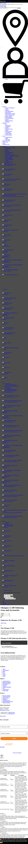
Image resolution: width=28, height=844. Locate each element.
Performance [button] (2, 819)
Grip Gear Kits (8, 388)
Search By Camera (8, 590)
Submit (14, 738)
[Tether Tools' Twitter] (2, 747)
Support (4, 603)
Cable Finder (8, 132)
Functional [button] (2, 813)
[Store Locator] (15, 46)
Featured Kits (8, 383)
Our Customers (6, 670)
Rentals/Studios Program (8, 701)
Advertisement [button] (3, 832)
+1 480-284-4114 (11, 713)
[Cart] (15, 103)
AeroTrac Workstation (9, 107)
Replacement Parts (9, 120)
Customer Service (6, 681)
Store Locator (3, 716)
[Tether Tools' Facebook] (1, 747)
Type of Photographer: (6, 730)
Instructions (5, 684)
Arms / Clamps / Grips (9, 114)
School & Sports (8, 131)
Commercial (7, 126)
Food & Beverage (9, 129)
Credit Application (6, 696)
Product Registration (7, 687)
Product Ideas (5, 690)
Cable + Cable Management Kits (12, 386)
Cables (6, 108)
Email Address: (4, 724)
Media (4, 671)
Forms (4, 676)
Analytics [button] (2, 825)
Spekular (8, 1)
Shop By (4, 123)
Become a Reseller (6, 695)
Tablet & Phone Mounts (10, 113)
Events (6, 523)
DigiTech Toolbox (6, 604)
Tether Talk (7, 139)
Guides (6, 138)
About (4, 669)
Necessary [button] (2, 767)
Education (7, 522)
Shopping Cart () (6, 144)
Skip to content (3, 3)
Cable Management (9, 111)
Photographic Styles (9, 524)
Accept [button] (1, 842)
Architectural (8, 125)
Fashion (6, 127)
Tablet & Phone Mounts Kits (11, 389)
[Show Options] (26, 733)
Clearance (7, 121)
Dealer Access (5, 698)
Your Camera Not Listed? (10, 598)
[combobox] (13, 733)
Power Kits (7, 387)
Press (4, 672)
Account (4, 685)
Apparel (7, 119)
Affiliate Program (6, 700)
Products (4, 106)
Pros (3, 602)
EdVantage (5, 699)
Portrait (6, 130)
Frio (10, 1)
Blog (4, 601)
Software (7, 110)
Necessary (4, 769)
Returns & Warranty (7, 682)
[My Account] (15, 78)
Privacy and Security (17, 752)
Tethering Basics (8, 137)
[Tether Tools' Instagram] (0, 747)
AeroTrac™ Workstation (10, 147)
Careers (4, 675)
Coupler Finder (8, 133)
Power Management (9, 118)
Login (6, 79)
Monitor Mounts (8, 117)
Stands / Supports (8, 116)
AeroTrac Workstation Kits (10, 384)
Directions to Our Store (5, 710)
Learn (4, 136)
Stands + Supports (9, 157)
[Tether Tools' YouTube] (3, 747)
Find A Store (5, 141)
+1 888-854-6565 (11, 712)
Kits (6, 124)
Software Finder (8, 134)
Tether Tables (8, 112)
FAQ (4, 688)
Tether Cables (3, 623)
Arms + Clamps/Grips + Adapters (12, 155)
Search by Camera (6, 140)
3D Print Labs (8, 148)
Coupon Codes (6, 689)
